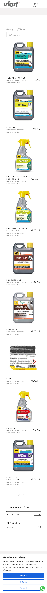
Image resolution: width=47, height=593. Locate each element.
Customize (23, 582)
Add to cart (23, 59)
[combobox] (19, 34)
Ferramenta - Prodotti (15, 80)
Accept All (23, 576)
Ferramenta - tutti (13, 83)
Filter (37, 514)
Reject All (23, 588)
